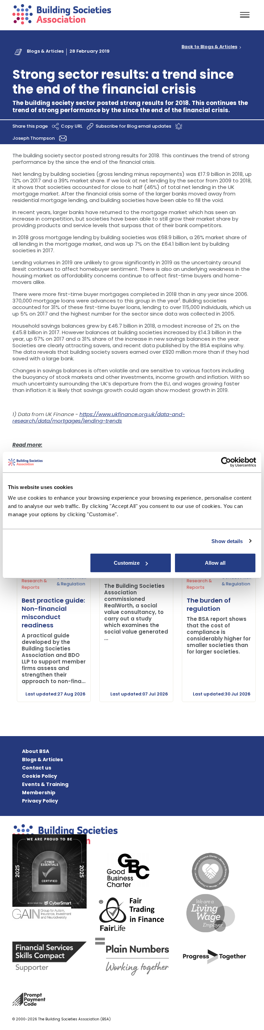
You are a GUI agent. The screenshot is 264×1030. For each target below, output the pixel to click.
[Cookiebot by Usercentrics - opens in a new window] (226, 462)
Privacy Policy (40, 800)
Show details (227, 541)
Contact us (36, 767)
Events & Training (45, 784)
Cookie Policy (39, 776)
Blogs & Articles (45, 51)
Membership (38, 792)
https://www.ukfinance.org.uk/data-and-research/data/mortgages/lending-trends (98, 417)
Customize (127, 563)
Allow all (215, 563)
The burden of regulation (209, 604)
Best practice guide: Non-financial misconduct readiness (53, 612)
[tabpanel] (49, 613)
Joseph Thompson (34, 138)
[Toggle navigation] (245, 15)
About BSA (35, 751)
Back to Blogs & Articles (209, 47)
